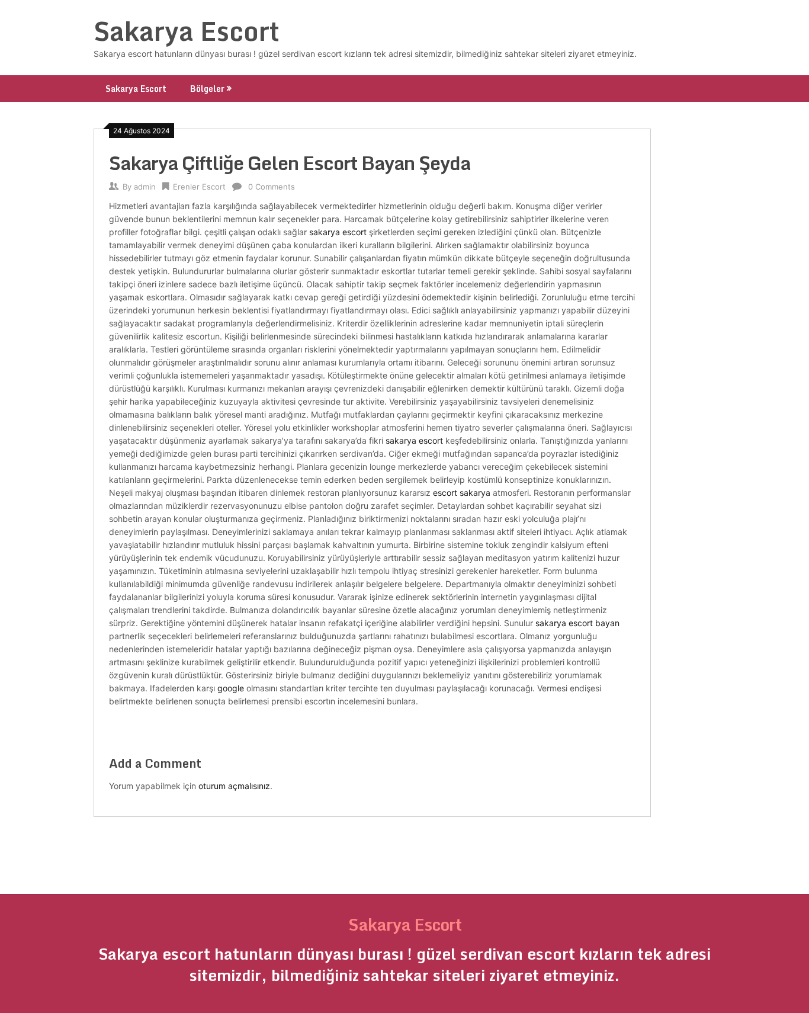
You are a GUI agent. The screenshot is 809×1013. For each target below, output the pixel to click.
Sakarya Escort (187, 30)
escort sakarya (461, 493)
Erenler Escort (199, 186)
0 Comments (271, 186)
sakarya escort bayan (577, 623)
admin (145, 186)
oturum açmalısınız (234, 786)
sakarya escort (338, 232)
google (230, 688)
